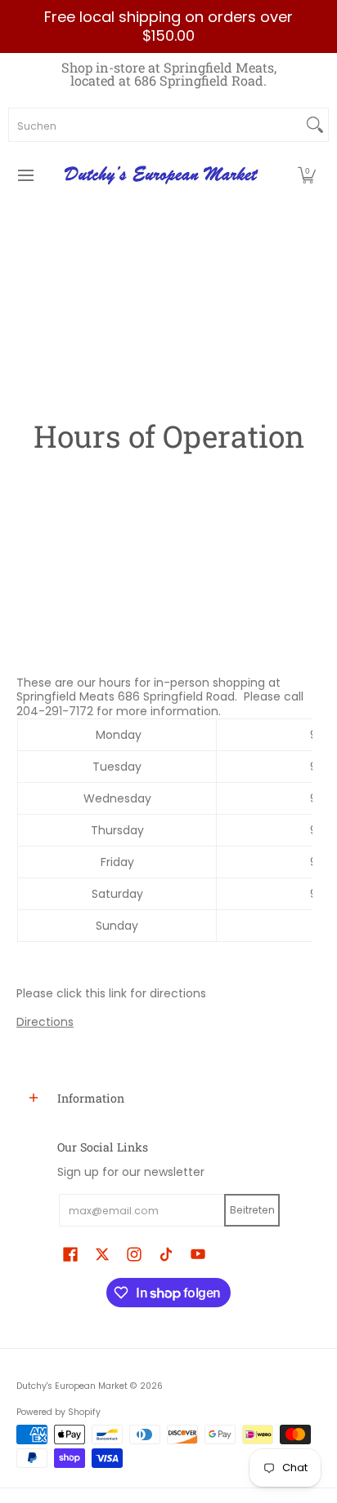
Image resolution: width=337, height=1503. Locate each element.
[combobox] (155, 124)
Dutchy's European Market (72, 1386)
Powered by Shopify (58, 1412)
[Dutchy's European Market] (163, 175)
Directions (45, 1022)
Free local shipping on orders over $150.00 (168, 26)
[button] (307, 175)
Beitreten (252, 1210)
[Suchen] (315, 124)
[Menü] (25, 175)
